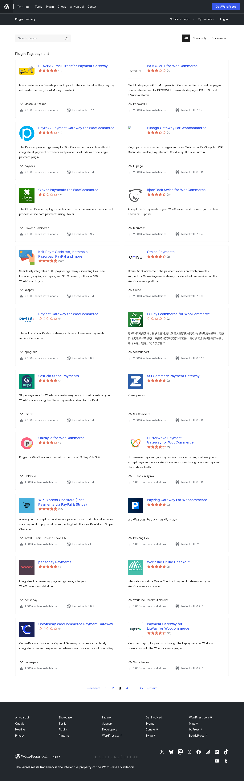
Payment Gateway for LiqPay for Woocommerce (168, 626)
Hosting (20, 729)
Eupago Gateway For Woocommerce (176, 128)
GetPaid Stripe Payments (58, 376)
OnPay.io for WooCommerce (61, 438)
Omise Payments (161, 252)
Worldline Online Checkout (168, 562)
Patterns (64, 735)
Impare (106, 717)
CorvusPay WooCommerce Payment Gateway (75, 624)
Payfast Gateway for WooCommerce (68, 314)
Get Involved (154, 717)
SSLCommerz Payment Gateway (173, 376)
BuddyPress (198, 735)
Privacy (20, 735)
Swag (151, 735)
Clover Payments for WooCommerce (68, 190)
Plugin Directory (25, 19)
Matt (193, 723)
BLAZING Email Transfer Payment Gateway (73, 66)
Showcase (65, 717)
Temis (62, 723)
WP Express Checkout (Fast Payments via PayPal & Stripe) (62, 502)
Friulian (56, 756)
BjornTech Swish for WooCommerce (176, 190)
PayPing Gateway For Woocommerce (177, 500)
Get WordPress (226, 6)
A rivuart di (22, 717)
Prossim (152, 688)
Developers (109, 729)
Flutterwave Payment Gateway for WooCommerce (170, 440)
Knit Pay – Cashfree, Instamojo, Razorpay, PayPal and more (63, 254)
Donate (152, 729)
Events (150, 723)
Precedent (93, 688)
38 (141, 688)
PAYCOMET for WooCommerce (172, 66)
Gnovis (19, 723)
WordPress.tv (112, 735)
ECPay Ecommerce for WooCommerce (178, 314)
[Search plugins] (67, 38)
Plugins (63, 729)
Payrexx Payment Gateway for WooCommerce (76, 128)
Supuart (107, 723)
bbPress (196, 729)
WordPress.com (200, 717)
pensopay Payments (54, 562)
